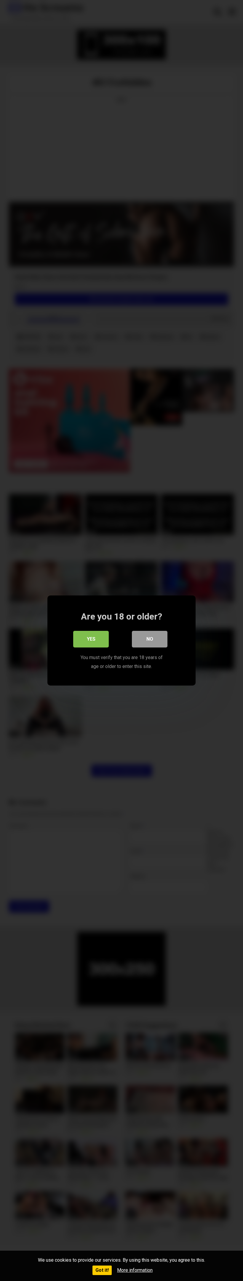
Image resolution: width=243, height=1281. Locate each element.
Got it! (102, 1270)
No (149, 639)
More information (135, 1270)
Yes (91, 639)
